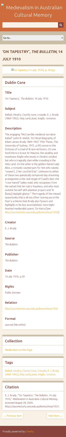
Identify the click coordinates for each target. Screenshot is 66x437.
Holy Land (25, 374)
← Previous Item (13, 415)
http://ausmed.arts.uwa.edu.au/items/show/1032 (31, 212)
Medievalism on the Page (18, 349)
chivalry (17, 370)
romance (51, 374)
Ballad (8, 370)
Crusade (41, 370)
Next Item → (55, 415)
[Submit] (61, 25)
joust (34, 374)
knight (41, 374)
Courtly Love (29, 370)
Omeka (29, 431)
